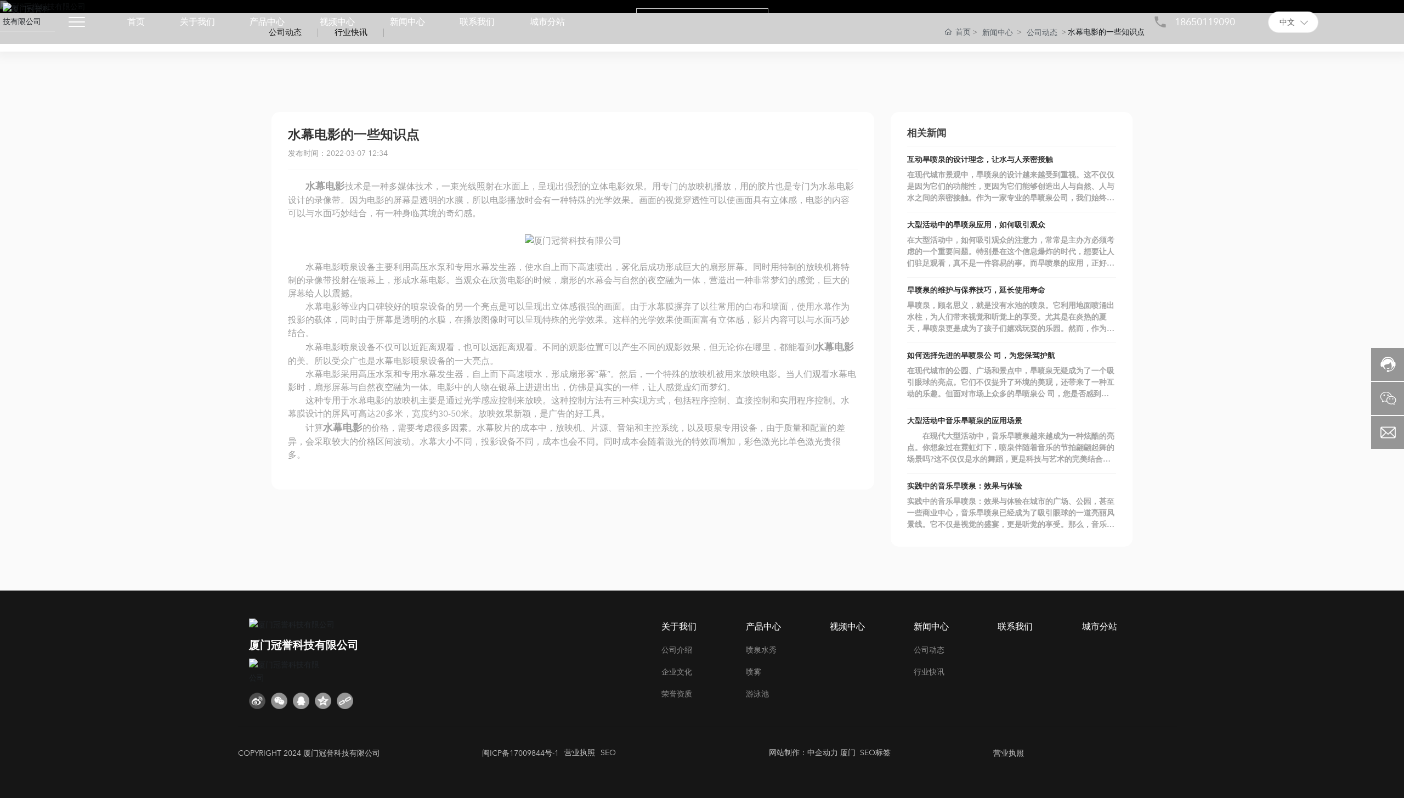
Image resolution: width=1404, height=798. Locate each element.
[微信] (279, 701)
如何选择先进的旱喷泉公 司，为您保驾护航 (981, 355)
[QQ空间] (323, 701)
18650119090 (1205, 22)
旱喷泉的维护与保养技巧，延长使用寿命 (976, 290)
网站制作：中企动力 (803, 753)
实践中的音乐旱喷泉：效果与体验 (964, 486)
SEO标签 (875, 753)
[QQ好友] (301, 701)
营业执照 (579, 753)
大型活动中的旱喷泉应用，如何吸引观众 (976, 225)
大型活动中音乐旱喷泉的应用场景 (964, 420)
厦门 (847, 753)
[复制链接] (345, 701)
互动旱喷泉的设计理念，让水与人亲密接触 (980, 159)
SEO (608, 753)
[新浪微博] (257, 701)
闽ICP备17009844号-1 (520, 753)
